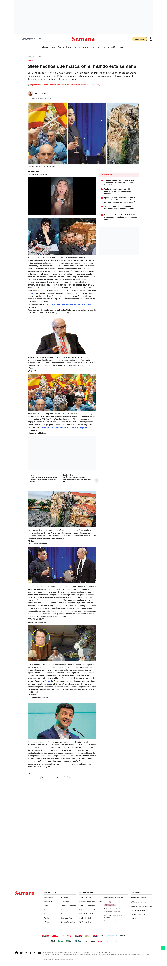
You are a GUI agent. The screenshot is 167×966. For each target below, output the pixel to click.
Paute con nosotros (138, 914)
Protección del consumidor (113, 897)
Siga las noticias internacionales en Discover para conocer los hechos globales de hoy (65, 85)
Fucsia (46, 918)
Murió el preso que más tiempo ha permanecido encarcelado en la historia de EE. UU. (77, 479)
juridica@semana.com (112, 911)
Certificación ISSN (85, 918)
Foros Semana (66, 902)
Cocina (63, 914)
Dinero (46, 906)
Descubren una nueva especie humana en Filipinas (64, 427)
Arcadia (46, 910)
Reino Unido (33, 778)
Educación (64, 897)
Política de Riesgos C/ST (87, 910)
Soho (45, 914)
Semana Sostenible (68, 922)
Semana (31, 56)
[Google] (16, 952)
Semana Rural (66, 910)
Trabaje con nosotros (138, 910)
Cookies (134, 918)
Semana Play (48, 897)
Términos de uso (85, 897)
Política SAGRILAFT (86, 914)
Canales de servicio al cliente (141, 906)
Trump (47, 681)
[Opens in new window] (21, 952)
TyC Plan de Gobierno (86, 922)
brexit (30, 293)
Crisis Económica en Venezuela (53, 778)
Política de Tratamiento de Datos (90, 902)
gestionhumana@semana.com (115, 920)
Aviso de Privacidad (23, 958)
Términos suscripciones (87, 906)
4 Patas (46, 922)
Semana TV (48, 902)
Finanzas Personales (68, 906)
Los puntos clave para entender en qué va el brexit (68, 304)
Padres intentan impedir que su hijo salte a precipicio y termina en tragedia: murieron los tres (43, 479)
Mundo (38, 56)
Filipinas (71, 778)
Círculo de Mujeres (67, 918)
